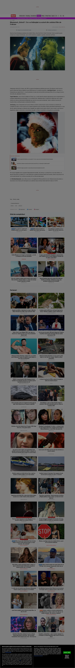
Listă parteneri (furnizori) (38, 655)
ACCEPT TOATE (67, 652)
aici (20, 660)
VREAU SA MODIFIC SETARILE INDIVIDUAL (67, 657)
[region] (37, 656)
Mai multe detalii (8, 652)
